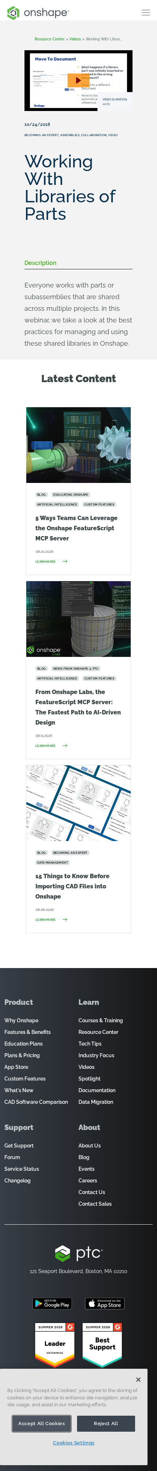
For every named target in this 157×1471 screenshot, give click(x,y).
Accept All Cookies (41, 1423)
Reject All (106, 1423)
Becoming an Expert (41, 135)
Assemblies (70, 135)
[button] (78, 80)
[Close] (138, 1380)
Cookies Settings (74, 1443)
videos (75, 39)
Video (113, 135)
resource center (50, 39)
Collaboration (94, 135)
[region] (74, 1417)
